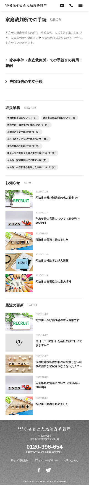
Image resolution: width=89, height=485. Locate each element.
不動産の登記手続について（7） (24, 131)
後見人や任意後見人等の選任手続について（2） (32, 153)
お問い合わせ (71, 460)
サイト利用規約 (19, 460)
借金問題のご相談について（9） (24, 146)
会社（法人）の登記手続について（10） (28, 138)
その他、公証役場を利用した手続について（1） (32, 167)
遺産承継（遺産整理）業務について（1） (28, 124)
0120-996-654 (44, 446)
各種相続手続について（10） (22, 117)
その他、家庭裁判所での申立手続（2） (27, 160)
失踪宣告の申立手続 (26, 81)
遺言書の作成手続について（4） (59, 117)
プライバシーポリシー (45, 460)
